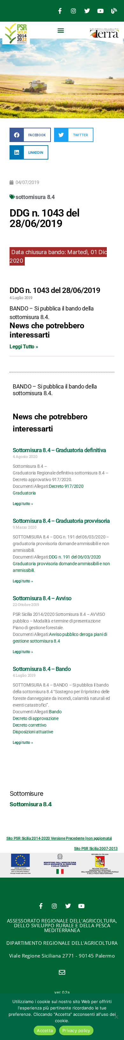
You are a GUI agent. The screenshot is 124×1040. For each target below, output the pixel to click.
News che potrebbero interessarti (47, 330)
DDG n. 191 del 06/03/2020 (75, 556)
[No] (116, 1017)
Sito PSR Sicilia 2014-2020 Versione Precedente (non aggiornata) (59, 838)
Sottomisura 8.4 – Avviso (42, 598)
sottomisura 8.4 (35, 197)
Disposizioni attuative (33, 731)
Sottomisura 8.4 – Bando (42, 669)
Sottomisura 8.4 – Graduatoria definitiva (59, 450)
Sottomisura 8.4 (31, 804)
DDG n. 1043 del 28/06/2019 (55, 290)
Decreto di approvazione (36, 718)
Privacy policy (76, 1030)
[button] (61, 30)
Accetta (45, 1030)
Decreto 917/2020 (66, 486)
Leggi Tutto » (24, 347)
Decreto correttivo (29, 725)
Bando (55, 711)
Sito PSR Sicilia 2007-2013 (96, 848)
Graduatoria (24, 492)
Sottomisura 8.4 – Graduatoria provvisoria (61, 520)
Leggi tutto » (23, 504)
